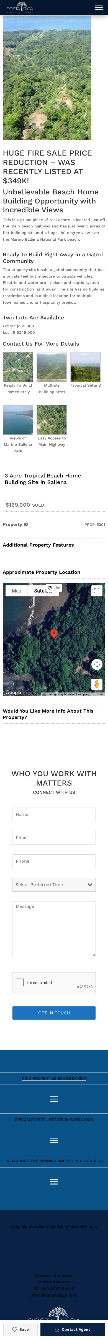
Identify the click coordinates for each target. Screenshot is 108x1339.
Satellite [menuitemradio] (43, 591)
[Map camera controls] (96, 664)
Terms (100, 694)
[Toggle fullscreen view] (96, 590)
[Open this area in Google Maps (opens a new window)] (13, 692)
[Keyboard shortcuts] (44, 694)
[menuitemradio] (50, 588)
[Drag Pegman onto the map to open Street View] (96, 684)
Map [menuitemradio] (16, 591)
